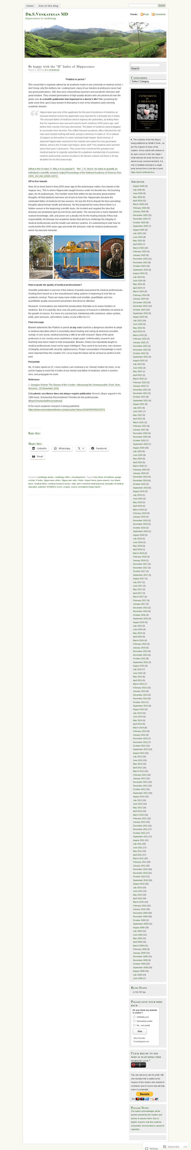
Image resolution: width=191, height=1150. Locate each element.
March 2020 (138, 466)
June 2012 (138, 804)
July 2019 (137, 495)
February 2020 (139, 470)
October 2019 (139, 484)
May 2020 (137, 458)
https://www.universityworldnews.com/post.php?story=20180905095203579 (66, 409)
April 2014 (137, 724)
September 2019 (140, 488)
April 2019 (137, 506)
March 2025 (138, 248)
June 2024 (138, 280)
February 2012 (139, 818)
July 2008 (137, 975)
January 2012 (139, 822)
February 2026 (139, 208)
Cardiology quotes (45, 477)
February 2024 (139, 295)
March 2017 (138, 597)
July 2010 (137, 887)
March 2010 (138, 902)
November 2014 (140, 698)
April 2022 (137, 375)
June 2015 (138, 673)
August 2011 (138, 840)
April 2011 (137, 855)
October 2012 (139, 789)
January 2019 (139, 517)
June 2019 (138, 498)
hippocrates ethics (52, 480)
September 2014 (140, 706)
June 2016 (138, 629)
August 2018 (138, 535)
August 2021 (138, 404)
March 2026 (138, 204)
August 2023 (138, 317)
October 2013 (139, 746)
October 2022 (139, 353)
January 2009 (139, 953)
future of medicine (106, 477)
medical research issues (59, 484)
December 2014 (140, 695)
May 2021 (137, 415)
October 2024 (139, 266)
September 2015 (140, 662)
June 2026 (138, 193)
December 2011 (140, 826)
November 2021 (140, 393)
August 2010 (138, 884)
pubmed (42, 487)
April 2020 (137, 462)
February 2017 (139, 600)
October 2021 (139, 397)
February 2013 (139, 775)
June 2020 (138, 455)
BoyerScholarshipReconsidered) (45, 401)
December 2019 (140, 477)
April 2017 (137, 593)
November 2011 (140, 829)
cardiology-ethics (62, 477)
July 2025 (137, 233)
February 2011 (139, 862)
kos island (115, 480)
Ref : (74, 172)
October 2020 (139, 440)
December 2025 (140, 215)
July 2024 (137, 277)
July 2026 (137, 190)
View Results (139, 1038)
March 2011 (138, 858)
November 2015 (140, 655)
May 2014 (137, 720)
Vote (139, 1031)
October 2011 (139, 833)
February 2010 (139, 906)
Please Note (140, 1108)
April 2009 (137, 942)
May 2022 (137, 371)
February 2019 (139, 513)
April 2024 (137, 288)
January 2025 (139, 255)
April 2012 (137, 811)
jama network (104, 480)
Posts (146, 14)
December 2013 (140, 738)
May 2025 (137, 240)
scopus (66, 487)
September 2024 (140, 270)
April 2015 (137, 680)
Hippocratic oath (69, 480)
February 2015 (139, 688)
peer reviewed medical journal (90, 484)
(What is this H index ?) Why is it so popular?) (51, 169)
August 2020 (138, 448)
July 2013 (137, 756)
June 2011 (137, 847)
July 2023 (137, 320)
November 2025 (140, 219)
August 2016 (138, 622)
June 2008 (138, 978)
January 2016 (139, 648)
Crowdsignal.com (141, 1041)
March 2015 (138, 684)
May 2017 (137, 589)
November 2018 (140, 524)
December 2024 (140, 259)
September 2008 (140, 967)
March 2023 (138, 335)
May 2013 (137, 764)
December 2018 (140, 520)
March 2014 (138, 728)
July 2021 (137, 408)
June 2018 (138, 542)
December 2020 (140, 433)
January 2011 (139, 866)
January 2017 (139, 604)
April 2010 (137, 898)
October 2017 (139, 571)
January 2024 (139, 299)
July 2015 (137, 669)
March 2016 (138, 640)
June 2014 (138, 716)
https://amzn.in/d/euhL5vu (142, 172)
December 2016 (140, 608)
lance (30, 484)
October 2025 (139, 222)
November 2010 (140, 873)
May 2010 (137, 895)
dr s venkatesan (52, 70)
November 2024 (140, 262)
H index (39, 480)
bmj (95, 477)
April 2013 (137, 767)
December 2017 (140, 564)
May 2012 (137, 807)
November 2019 (140, 480)
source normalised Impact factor (85, 487)
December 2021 (140, 390)
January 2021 (139, 430)
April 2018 (137, 549)
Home (30, 6)
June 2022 (138, 368)
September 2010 (140, 880)
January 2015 (139, 691)
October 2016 (139, 615)
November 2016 (140, 611)
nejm (74, 484)
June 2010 (138, 891)
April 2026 (137, 201)
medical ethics (40, 484)
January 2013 (139, 778)
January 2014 (139, 735)
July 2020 (137, 451)
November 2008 (140, 960)
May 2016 (137, 633)
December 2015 (140, 651)
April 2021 (137, 419)
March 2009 (138, 946)
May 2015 (137, 677)
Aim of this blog (48, 6)
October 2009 (139, 920)
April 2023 (137, 331)
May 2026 (137, 197)
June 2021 (138, 411)
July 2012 (137, 800)
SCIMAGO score (54, 487)
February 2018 (139, 557)
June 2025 (138, 237)
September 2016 (140, 618)
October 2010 (139, 876)
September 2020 (140, 444)
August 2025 (138, 230)
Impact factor (90, 480)
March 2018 (138, 553)
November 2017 (140, 568)
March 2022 (138, 379)
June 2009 (138, 935)
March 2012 (138, 815)
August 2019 (138, 491)
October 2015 (139, 658)
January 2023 (139, 342)
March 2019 (138, 509)
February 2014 (139, 731)
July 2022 (137, 364)
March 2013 (138, 771)
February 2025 (139, 251)
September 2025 (140, 226)
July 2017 (137, 582)
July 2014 (137, 713)
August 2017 (138, 578)
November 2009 (140, 916)
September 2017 (140, 575)
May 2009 (137, 938)
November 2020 (140, 437)
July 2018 (137, 538)
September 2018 (140, 531)
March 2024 (138, 291)
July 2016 (137, 626)
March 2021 (138, 422)
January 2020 (139, 473)
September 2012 (140, 793)
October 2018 (139, 528)
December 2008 (140, 956)
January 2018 (139, 560)
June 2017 (138, 586)
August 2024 (138, 273)
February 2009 (139, 949)
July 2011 (137, 844)
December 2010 (140, 869)
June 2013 (138, 760)
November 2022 (140, 350)
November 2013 (140, 742)
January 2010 (139, 909)
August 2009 (138, 927)
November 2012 (140, 786)
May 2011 (137, 851)
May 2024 (137, 284)
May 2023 (137, 328)
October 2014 (139, 702)
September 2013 (140, 749)
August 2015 (138, 666)
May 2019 (137, 502)
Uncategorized (78, 477)
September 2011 (140, 836)
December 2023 (140, 302)
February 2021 (139, 426)
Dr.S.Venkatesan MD (47, 14)
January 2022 (139, 386)
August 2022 (138, 360)
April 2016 (137, 637)
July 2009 (137, 931)
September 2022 (140, 357)
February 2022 (139, 382)
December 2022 (140, 346)
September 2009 (140, 924)
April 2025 (137, 244)
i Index (81, 480)
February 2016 (139, 644)
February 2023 (139, 339)
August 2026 (138, 186)
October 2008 (139, 964)
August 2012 (138, 796)
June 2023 (138, 324)
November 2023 (140, 306)
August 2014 (138, 709)
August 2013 (138, 753)
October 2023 (139, 310)
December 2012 (140, 782)
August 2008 (138, 971)
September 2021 (140, 400)
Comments (159, 14)
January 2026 (139, 211)
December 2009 (140, 913)
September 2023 (140, 313)
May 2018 (137, 546)
